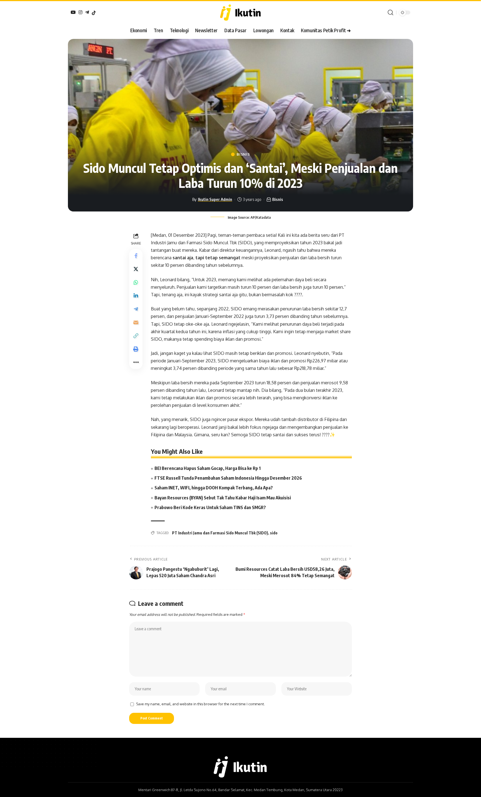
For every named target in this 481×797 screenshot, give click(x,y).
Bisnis (243, 154)
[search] (390, 12)
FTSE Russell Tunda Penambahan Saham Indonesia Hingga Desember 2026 (228, 478)
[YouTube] (73, 12)
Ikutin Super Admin (215, 199)
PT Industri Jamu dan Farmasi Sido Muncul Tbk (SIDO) (220, 532)
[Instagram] (80, 12)
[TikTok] (93, 13)
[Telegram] (87, 12)
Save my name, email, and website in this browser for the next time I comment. (200, 704)
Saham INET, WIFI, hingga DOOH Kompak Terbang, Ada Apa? (213, 487)
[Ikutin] (240, 12)
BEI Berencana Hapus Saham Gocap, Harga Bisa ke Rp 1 (207, 468)
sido (274, 532)
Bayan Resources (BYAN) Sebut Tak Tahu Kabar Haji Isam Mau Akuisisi (222, 497)
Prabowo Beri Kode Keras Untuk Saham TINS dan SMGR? (210, 507)
